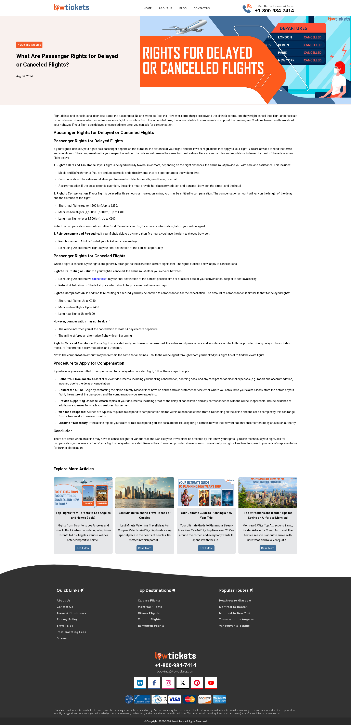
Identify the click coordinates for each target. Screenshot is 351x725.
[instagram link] (168, 683)
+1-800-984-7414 (274, 10)
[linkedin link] (140, 683)
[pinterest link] (197, 683)
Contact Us (202, 8)
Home (148, 8)
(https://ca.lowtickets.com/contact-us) (260, 713)
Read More (83, 548)
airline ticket (99, 278)
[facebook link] (154, 683)
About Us (165, 8)
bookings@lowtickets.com (175, 671)
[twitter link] (183, 683)
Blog (182, 8)
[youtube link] (211, 683)
